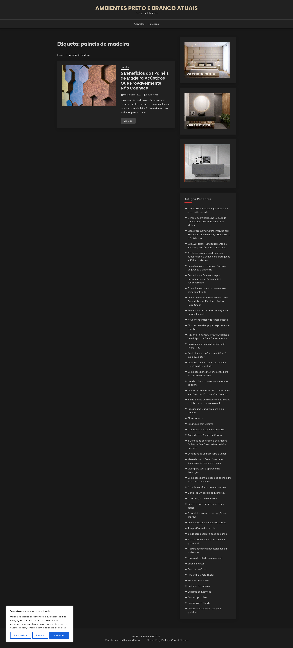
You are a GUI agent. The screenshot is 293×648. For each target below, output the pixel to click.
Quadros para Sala (198, 597)
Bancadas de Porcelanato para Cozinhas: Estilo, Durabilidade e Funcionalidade (204, 279)
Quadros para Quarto (199, 602)
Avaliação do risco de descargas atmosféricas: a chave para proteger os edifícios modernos (209, 256)
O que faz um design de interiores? (206, 492)
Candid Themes (179, 640)
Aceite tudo (59, 635)
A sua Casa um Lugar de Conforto (206, 429)
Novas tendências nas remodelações (208, 319)
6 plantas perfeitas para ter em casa (207, 487)
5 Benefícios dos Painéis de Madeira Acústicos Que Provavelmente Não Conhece (145, 81)
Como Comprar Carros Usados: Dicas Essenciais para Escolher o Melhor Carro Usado (208, 301)
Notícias (125, 67)
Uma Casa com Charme (200, 423)
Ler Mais (128, 120)
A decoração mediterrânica (202, 498)
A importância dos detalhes (202, 528)
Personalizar (20, 635)
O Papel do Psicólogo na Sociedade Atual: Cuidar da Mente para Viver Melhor (207, 221)
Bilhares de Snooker (198, 580)
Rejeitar (40, 635)
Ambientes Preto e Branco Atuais (146, 8)
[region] (39, 624)
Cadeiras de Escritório (199, 591)
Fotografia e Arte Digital (201, 574)
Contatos (139, 23)
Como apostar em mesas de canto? (207, 522)
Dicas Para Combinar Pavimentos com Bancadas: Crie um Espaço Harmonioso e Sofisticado (209, 234)
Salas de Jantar (196, 563)
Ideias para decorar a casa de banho (207, 533)
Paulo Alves (152, 94)
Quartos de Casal (197, 569)
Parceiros (153, 23)
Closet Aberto (195, 418)
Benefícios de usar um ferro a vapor (207, 453)
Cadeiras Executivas (199, 586)
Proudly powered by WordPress (123, 640)
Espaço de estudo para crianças (205, 557)
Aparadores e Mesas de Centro (205, 434)
